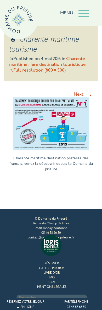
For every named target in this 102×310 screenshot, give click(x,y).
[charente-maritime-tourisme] (51, 148)
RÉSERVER (51, 263)
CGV (51, 282)
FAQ (52, 277)
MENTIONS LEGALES (51, 287)
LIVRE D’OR (52, 272)
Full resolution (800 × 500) (39, 70)
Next (83, 94)
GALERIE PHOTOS (51, 268)
